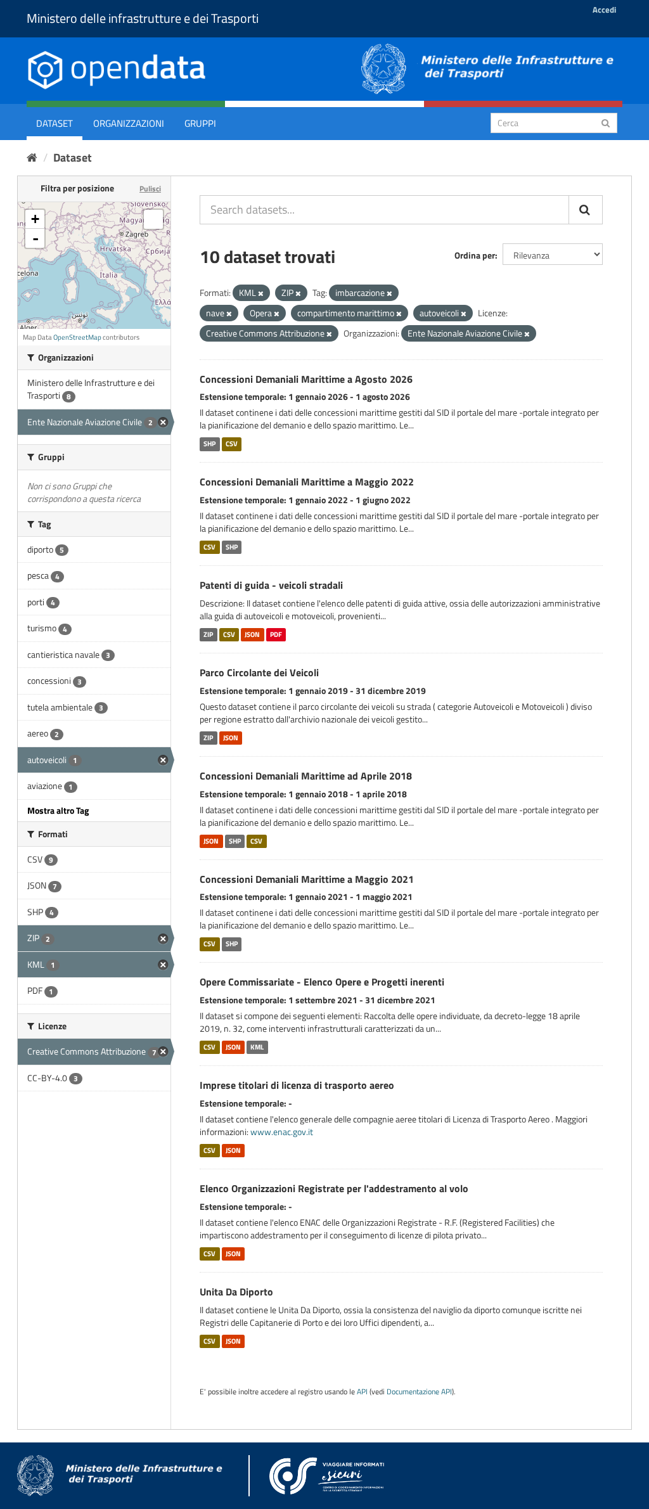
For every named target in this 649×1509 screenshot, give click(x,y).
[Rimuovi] (261, 293)
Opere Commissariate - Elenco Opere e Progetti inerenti (322, 981)
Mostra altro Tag (58, 810)
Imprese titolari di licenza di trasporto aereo (297, 1085)
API (362, 1391)
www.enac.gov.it (281, 1131)
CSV (232, 444)
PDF (276, 634)
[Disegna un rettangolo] (153, 219)
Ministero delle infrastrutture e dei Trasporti (143, 18)
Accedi (604, 9)
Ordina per (474, 255)
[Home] (32, 157)
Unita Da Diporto (236, 1291)
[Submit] (605, 122)
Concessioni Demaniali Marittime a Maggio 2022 (307, 481)
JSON (252, 634)
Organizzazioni (128, 123)
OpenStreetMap (77, 337)
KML (257, 1047)
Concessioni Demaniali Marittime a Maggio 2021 (307, 879)
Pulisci (150, 189)
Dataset (54, 123)
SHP (209, 444)
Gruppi (200, 123)
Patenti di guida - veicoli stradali (271, 585)
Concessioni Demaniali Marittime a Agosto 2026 (306, 379)
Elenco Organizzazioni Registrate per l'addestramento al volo (334, 1188)
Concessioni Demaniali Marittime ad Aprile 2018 (306, 775)
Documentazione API (419, 1391)
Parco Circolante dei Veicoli (259, 672)
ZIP (208, 634)
